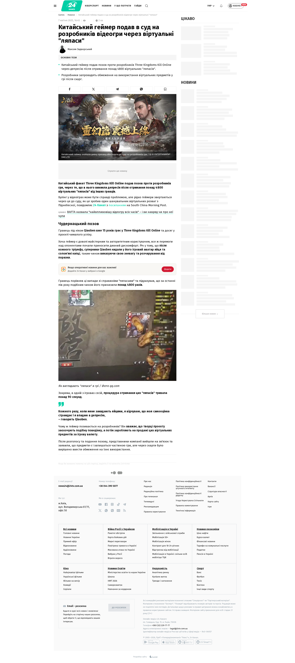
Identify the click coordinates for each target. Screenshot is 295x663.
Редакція (148, 487)
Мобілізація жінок (161, 541)
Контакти (212, 481)
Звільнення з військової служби (168, 533)
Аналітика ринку (160, 572)
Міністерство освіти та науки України (127, 572)
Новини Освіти (116, 568)
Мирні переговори (117, 541)
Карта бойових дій (117, 537)
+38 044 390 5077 (108, 486)
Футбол (200, 576)
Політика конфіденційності (188, 481)
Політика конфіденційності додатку (188, 495)
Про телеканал (151, 497)
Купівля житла (159, 576)
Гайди (138, 5)
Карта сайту (213, 502)
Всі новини (69, 529)
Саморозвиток (115, 585)
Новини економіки (208, 529)
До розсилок (119, 608)
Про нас (147, 481)
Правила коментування (187, 506)
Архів (210, 497)
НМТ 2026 (112, 581)
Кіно (66, 568)
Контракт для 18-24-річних (165, 545)
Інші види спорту (205, 589)
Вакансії (211, 487)
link (100, 504)
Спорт (200, 568)
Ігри (210, 507)
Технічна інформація (185, 511)
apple (168, 642)
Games (61, 15)
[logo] (72, 6)
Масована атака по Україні (121, 550)
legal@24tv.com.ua (178, 628)
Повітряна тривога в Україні (122, 545)
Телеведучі (149, 502)
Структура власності (217, 492)
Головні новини (71, 533)
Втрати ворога (115, 558)
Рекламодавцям (151, 507)
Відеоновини (70, 545)
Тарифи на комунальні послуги (212, 545)
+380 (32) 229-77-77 (161, 625)
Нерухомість (159, 568)
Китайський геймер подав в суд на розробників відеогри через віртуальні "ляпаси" (118, 15)
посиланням (118, 205)
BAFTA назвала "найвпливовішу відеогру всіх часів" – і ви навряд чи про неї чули (115, 214)
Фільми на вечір (71, 581)
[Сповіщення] (221, 6)
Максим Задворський (80, 49)
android (151, 642)
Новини (106, 5)
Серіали (67, 589)
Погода (67, 554)
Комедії (67, 585)
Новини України (71, 537)
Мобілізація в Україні (165, 529)
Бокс (199, 572)
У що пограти (122, 5)
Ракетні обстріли (116, 533)
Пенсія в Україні (205, 554)
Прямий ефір (70, 541)
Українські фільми (72, 576)
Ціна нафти (202, 533)
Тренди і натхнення (162, 581)
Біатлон (201, 585)
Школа (111, 576)
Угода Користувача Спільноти (190, 501)
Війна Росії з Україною (121, 529)
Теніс (199, 581)
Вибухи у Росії (115, 554)
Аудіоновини (69, 550)
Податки (201, 550)
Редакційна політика (153, 492)
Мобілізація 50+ (160, 537)
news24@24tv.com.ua (70, 486)
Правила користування (155, 512)
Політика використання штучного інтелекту (187, 488)
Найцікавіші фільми (73, 572)
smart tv (185, 642)
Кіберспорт (92, 5)
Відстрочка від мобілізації (165, 550)
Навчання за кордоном (119, 589)
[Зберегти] (165, 89)
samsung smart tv (203, 642)
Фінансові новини (206, 541)
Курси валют (203, 537)
